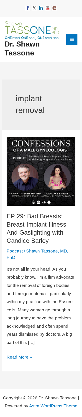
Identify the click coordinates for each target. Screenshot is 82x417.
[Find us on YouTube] (47, 8)
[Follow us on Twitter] (34, 8)
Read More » (19, 357)
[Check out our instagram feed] (54, 8)
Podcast (15, 251)
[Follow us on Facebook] (28, 8)
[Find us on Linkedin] (41, 8)
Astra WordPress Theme (53, 405)
